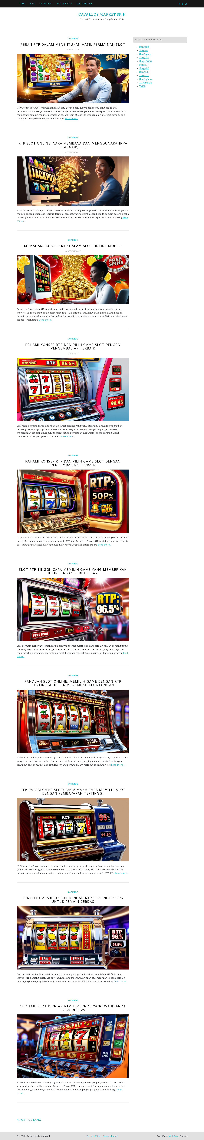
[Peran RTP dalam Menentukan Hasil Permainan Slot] (73, 78)
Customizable (84, 4)
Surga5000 (145, 61)
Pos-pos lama (30, 1119)
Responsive (46, 4)
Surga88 (144, 46)
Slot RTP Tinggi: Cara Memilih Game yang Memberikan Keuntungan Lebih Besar (73, 571)
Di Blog (175, 1136)
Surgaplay (145, 53)
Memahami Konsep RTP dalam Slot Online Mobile (73, 245)
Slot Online (73, 39)
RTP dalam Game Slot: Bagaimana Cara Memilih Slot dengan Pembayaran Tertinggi (72, 791)
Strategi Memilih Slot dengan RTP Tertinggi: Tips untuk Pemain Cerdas (73, 900)
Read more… (71, 118)
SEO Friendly (64, 4)
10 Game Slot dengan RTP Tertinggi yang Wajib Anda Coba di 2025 (73, 1008)
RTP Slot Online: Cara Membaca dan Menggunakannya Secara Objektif (73, 145)
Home (22, 4)
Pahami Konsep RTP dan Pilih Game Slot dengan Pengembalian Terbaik (73, 346)
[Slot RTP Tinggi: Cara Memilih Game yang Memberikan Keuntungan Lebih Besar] (73, 609)
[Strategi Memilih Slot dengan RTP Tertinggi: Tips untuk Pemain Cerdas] (73, 938)
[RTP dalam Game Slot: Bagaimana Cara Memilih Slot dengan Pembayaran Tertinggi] (73, 829)
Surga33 (144, 57)
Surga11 (143, 50)
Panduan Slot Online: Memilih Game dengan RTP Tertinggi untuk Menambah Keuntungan (72, 683)
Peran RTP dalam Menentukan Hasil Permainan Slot (73, 44)
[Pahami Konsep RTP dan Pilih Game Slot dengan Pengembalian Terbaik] (73, 389)
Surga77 (143, 64)
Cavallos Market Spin (102, 14)
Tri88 (142, 86)
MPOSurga (145, 82)
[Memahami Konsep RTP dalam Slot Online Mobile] (73, 279)
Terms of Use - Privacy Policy (102, 1136)
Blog (33, 4)
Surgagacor (146, 78)
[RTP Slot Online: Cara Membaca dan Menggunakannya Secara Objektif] (73, 181)
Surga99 (144, 68)
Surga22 (144, 75)
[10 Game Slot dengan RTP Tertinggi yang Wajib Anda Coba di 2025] (73, 1046)
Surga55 (143, 71)
